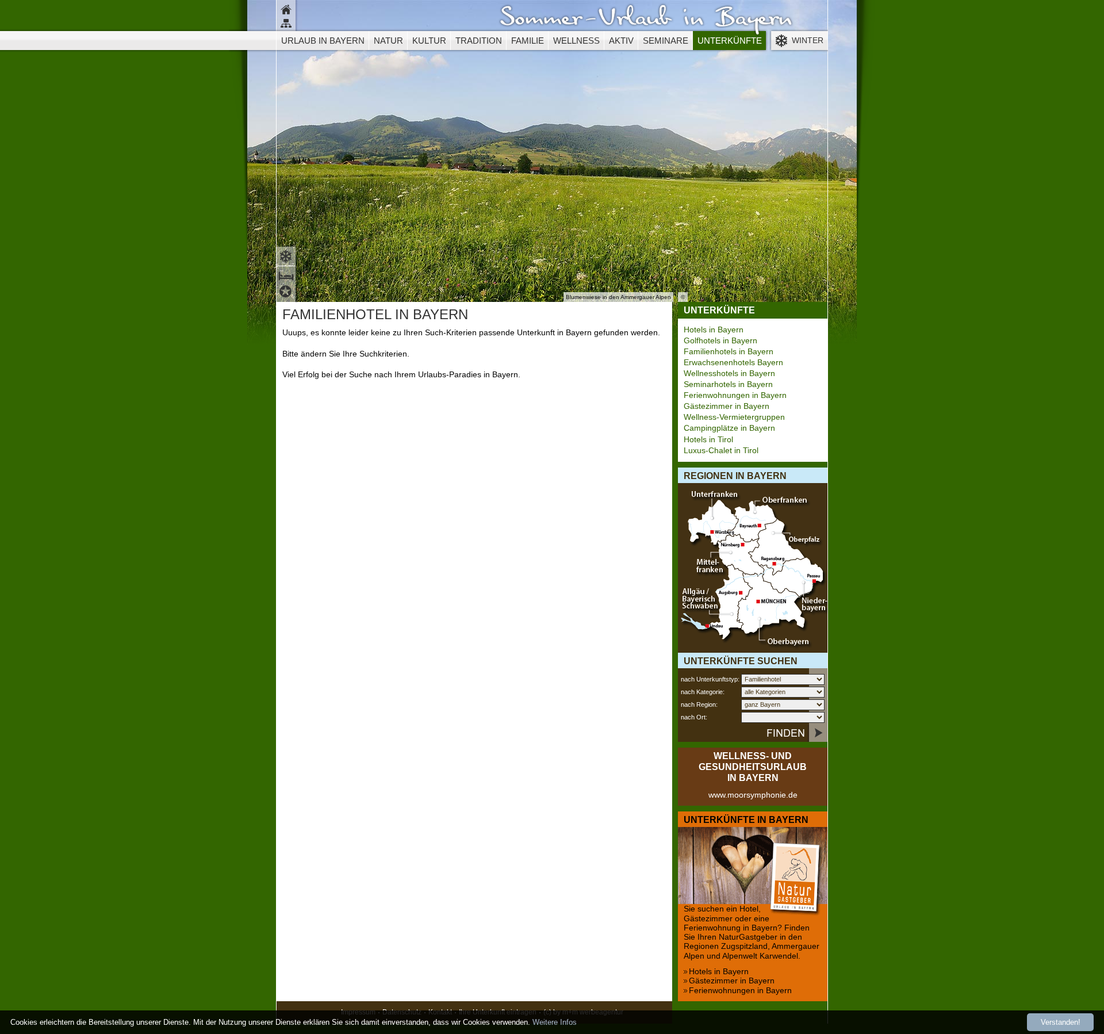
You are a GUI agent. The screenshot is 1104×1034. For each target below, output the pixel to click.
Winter (807, 40)
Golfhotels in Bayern (720, 340)
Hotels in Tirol (708, 439)
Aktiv (621, 40)
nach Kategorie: (702, 691)
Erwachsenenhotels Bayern (733, 362)
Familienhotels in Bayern (728, 351)
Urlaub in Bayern (323, 40)
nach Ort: (694, 717)
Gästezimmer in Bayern (726, 406)
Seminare (665, 40)
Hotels (287, 293)
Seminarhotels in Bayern (728, 384)
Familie (527, 40)
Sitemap (287, 24)
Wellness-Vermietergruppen (734, 417)
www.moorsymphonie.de (753, 795)
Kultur (429, 40)
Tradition (478, 40)
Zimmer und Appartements (287, 275)
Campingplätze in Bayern (729, 428)
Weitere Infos (554, 1022)
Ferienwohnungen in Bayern (735, 395)
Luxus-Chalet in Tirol (721, 450)
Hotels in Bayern (713, 329)
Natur (388, 40)
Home (287, 8)
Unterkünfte (729, 40)
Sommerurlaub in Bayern (646, 20)
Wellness (576, 40)
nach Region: (699, 704)
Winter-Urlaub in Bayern (287, 255)
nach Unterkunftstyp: (710, 679)
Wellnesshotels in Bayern (729, 373)
